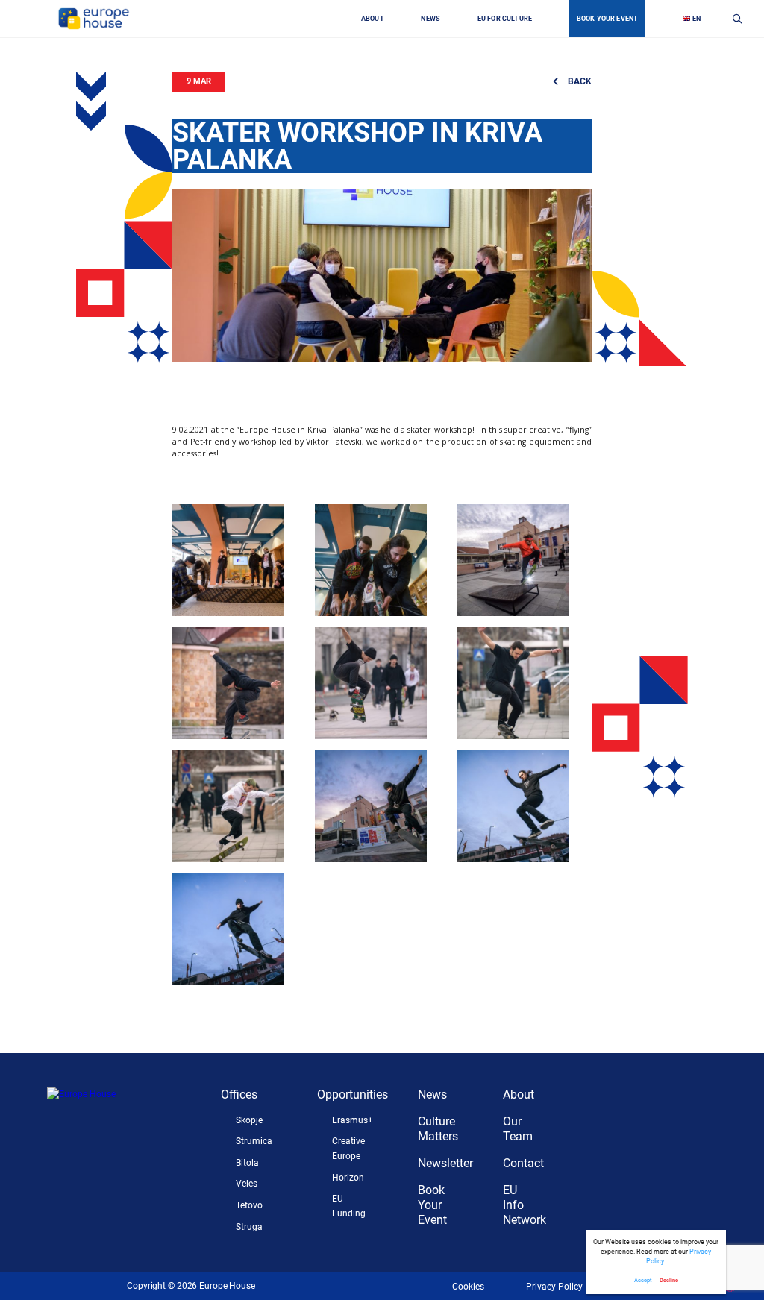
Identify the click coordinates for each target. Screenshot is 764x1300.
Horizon (348, 1177)
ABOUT (372, 18)
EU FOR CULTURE (505, 18)
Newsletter (445, 1163)
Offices (239, 1094)
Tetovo (249, 1205)
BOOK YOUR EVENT (608, 18)
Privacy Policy (554, 1286)
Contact (523, 1163)
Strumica (254, 1141)
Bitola (247, 1163)
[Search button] (737, 18)
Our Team (518, 1128)
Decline (669, 1280)
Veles (246, 1183)
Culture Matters (438, 1128)
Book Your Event (432, 1205)
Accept (642, 1280)
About (518, 1094)
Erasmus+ (352, 1120)
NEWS (430, 18)
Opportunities (352, 1094)
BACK (578, 81)
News (432, 1094)
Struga (249, 1227)
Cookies (468, 1286)
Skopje (249, 1120)
